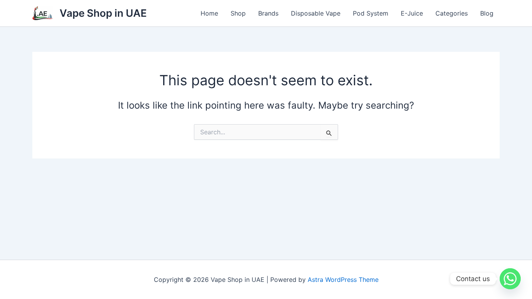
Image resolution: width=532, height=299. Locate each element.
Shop (238, 13)
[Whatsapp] (510, 278)
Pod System (370, 13)
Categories (451, 13)
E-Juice (412, 13)
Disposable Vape (315, 13)
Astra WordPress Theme (343, 279)
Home (209, 13)
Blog (486, 13)
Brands (268, 13)
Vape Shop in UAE (103, 13)
